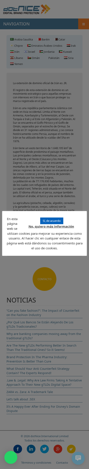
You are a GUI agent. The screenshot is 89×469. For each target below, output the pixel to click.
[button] (10, 457)
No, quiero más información (51, 226)
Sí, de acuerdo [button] (52, 221)
